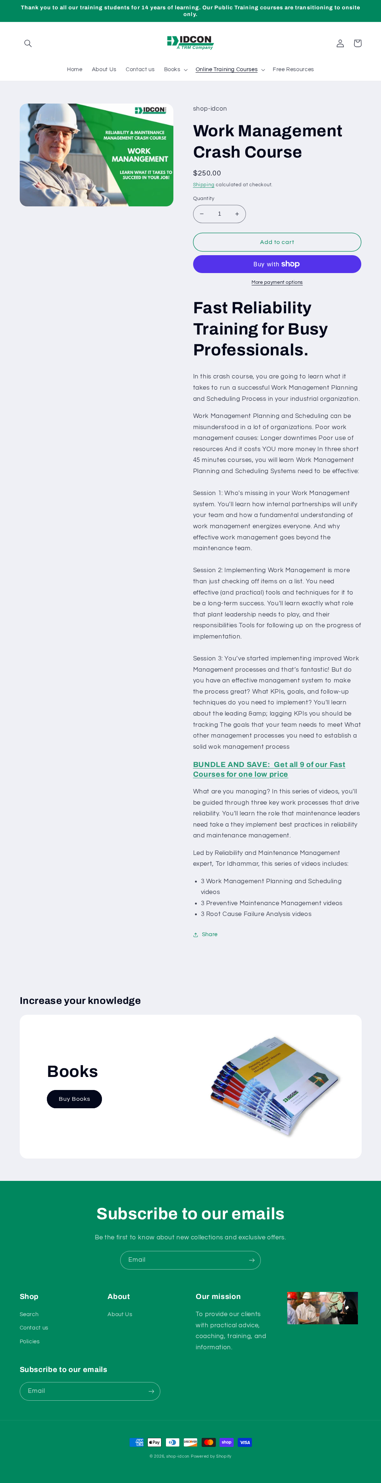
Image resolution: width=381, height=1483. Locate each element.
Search (29, 1314)
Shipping (204, 185)
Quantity (204, 198)
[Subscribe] (251, 1260)
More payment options (277, 282)
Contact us (34, 1328)
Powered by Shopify (211, 1456)
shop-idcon (177, 1456)
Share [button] (210, 934)
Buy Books (74, 1099)
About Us (120, 1314)
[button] (28, 43)
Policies (30, 1341)
